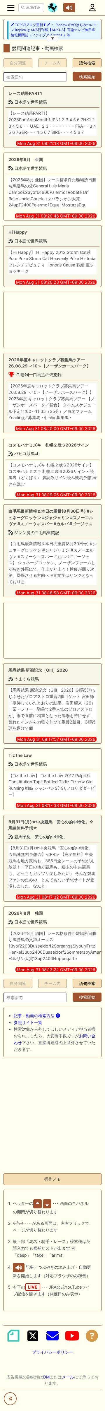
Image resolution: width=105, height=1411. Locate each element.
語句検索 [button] (87, 62)
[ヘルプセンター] (92, 1336)
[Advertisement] (52, 320)
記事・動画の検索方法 (35, 1015)
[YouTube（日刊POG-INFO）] (72, 1336)
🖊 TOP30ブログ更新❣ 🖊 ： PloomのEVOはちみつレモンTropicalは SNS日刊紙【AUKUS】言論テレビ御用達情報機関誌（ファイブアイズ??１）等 (54, 30)
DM (46, 1376)
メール (68, 1376)
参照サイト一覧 (28, 1022)
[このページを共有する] (10, 1398)
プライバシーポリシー (52, 1352)
